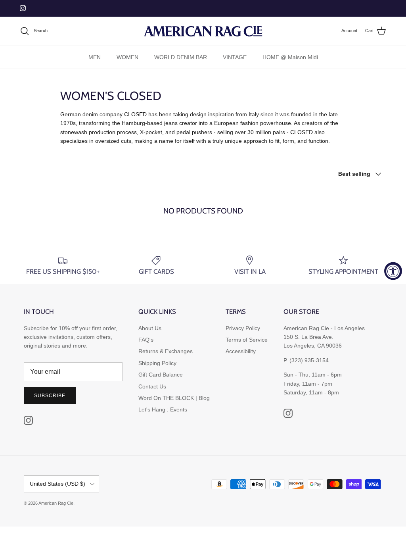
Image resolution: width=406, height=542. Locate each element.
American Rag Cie (55, 503)
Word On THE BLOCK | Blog (174, 398)
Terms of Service (247, 339)
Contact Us (152, 386)
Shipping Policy (157, 363)
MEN (94, 57)
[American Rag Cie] (203, 31)
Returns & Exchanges (165, 351)
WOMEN (127, 57)
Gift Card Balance (160, 374)
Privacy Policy (243, 328)
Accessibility (241, 351)
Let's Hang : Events (162, 409)
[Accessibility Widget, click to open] (393, 271)
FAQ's (145, 339)
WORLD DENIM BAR (180, 57)
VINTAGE (235, 57)
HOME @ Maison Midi (290, 57)
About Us (149, 328)
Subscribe (49, 395)
